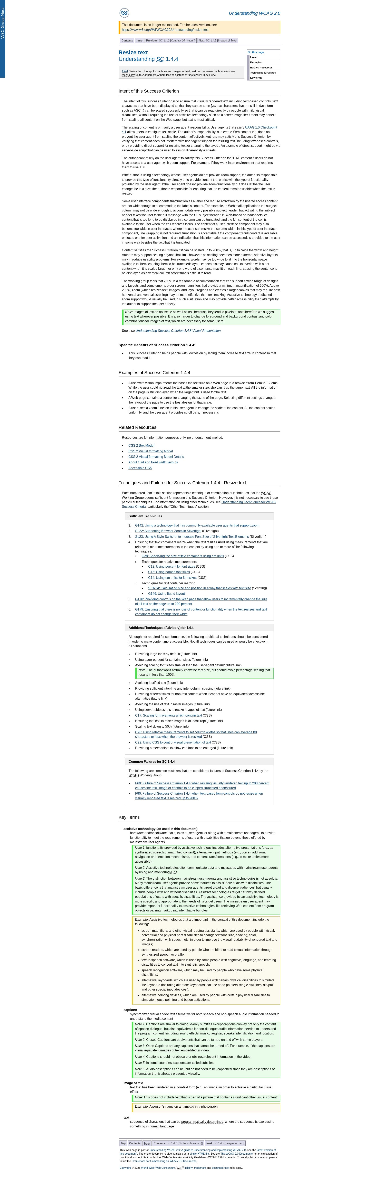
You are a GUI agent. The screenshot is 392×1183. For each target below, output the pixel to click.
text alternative (180, 1014)
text (194, 71)
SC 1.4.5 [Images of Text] (218, 40)
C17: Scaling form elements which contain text (168, 715)
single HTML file (199, 1153)
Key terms (256, 77)
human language (161, 1126)
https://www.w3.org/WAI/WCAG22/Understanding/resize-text (165, 29)
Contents (127, 40)
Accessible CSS (140, 468)
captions (162, 71)
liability (189, 1168)
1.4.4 (125, 71)
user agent (195, 833)
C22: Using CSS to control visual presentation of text (173, 742)
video (205, 1050)
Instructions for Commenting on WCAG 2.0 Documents (164, 1161)
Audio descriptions (159, 1069)
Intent (253, 57)
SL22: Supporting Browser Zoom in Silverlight (168, 531)
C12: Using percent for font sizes (171, 566)
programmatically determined (202, 1121)
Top (123, 1143)
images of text (181, 71)
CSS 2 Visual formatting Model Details (156, 456)
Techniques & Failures (263, 72)
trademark (200, 1168)
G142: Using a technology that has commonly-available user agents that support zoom (197, 525)
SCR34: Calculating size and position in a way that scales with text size (199, 588)
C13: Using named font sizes (169, 572)
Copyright (125, 1168)
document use (220, 1168)
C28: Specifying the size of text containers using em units (183, 556)
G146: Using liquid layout (166, 593)
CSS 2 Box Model (141, 445)
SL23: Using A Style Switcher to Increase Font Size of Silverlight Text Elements (192, 536)
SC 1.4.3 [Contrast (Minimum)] (170, 40)
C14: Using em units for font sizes (172, 577)
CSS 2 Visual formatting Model (150, 451)
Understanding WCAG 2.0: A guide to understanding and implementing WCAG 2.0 (197, 1150)
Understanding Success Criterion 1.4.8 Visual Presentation (178, 330)
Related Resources (261, 67)
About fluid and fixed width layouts (153, 462)
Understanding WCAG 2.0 (254, 13)
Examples (256, 62)
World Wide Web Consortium (158, 1168)
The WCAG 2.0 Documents (236, 1153)
